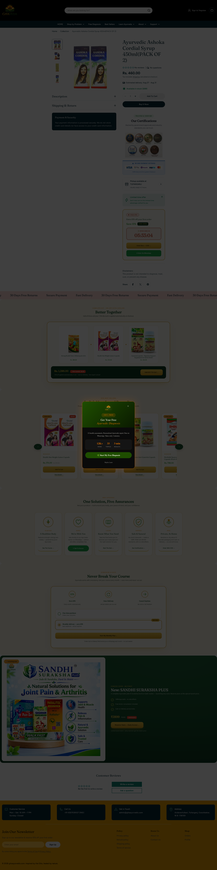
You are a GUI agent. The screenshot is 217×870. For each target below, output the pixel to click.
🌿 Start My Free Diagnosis (108, 455)
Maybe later (108, 462)
